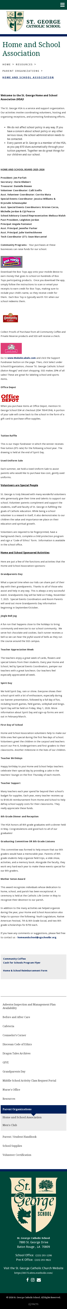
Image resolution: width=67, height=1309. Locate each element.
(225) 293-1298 (43, 1255)
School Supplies (12, 1145)
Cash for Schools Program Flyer (21, 962)
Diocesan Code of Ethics (17, 1044)
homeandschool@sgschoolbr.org (37, 937)
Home (6, 64)
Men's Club (10, 1125)
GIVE (6, 1062)
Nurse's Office (11, 1089)
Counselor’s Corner (14, 1035)
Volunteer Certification (17, 1154)
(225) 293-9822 (42, 1259)
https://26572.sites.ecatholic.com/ (33, 1272)
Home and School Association (28, 77)
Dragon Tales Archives (16, 1053)
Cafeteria (8, 1026)
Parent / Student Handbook (20, 1136)
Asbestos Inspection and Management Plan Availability (29, 1006)
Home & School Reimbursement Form (25, 970)
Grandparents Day (14, 1071)
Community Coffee (14, 958)
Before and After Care (16, 1017)
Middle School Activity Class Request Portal (29, 1080)
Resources (24, 64)
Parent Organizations (21, 71)
